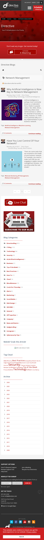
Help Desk (4, 471)
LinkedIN (20, 521)
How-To (9, 275)
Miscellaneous (11, 283)
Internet (6, 365)
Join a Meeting (26, 467)
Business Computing (17, 367)
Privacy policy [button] (31, 532)
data (5, 361)
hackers (24, 362)
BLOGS (9, 19)
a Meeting (38, 8)
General (9, 311)
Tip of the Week (12, 267)
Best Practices (27, 148)
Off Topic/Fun (11, 315)
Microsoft (34, 362)
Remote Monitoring (11, 176)
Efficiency (9, 361)
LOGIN (38, 2)
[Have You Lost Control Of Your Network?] (12, 161)
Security (19, 148)
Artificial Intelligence (12, 125)
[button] (41, 70)
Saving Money (28, 361)
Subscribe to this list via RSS (12, 83)
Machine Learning (24, 125)
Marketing (10, 295)
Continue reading (34, 133)
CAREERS (34, 2)
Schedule (25, 51)
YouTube (24, 521)
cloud (33, 370)
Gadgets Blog (11, 327)
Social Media (11, 299)
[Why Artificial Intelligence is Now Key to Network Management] (12, 110)
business (10, 370)
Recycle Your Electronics (29, 469)
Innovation (33, 365)
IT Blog (9, 247)
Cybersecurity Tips (13, 335)
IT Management (23, 176)
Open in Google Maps (9, 506)
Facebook (15, 521)
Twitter (11, 521)
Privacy (6, 370)
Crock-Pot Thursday (14, 287)
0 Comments (8, 133)
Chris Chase (25, 95)
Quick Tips (29, 362)
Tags (14, 19)
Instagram (10, 331)
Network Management (12, 127)
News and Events (12, 323)
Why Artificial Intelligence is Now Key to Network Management (24, 90)
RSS (33, 521)
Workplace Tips (7, 367)
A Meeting (25, 53)
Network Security (36, 361)
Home (3, 19)
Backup (37, 370)
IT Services (22, 365)
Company (10, 319)
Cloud (9, 279)
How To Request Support (8, 467)
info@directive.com (11, 496)
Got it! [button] (21, 537)
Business (10, 263)
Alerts (9, 291)
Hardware (27, 365)
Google (5, 362)
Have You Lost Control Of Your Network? (23, 142)
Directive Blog (12, 97)
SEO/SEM (10, 307)
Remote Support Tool (7, 469)
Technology (21, 97)
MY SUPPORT (28, 2)
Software (29, 370)
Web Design (11, 303)
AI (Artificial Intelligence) (32, 97)
